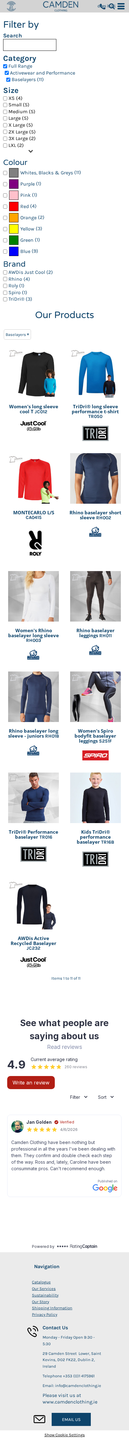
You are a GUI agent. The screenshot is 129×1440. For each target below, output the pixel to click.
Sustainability (45, 1295)
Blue (25, 251)
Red (24, 206)
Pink (25, 195)
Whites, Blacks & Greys (46, 173)
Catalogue (41, 1282)
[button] (112, 6)
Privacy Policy (44, 1314)
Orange (28, 218)
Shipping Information (52, 1308)
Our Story (40, 1301)
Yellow (27, 229)
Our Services (44, 1288)
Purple (27, 184)
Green (27, 240)
